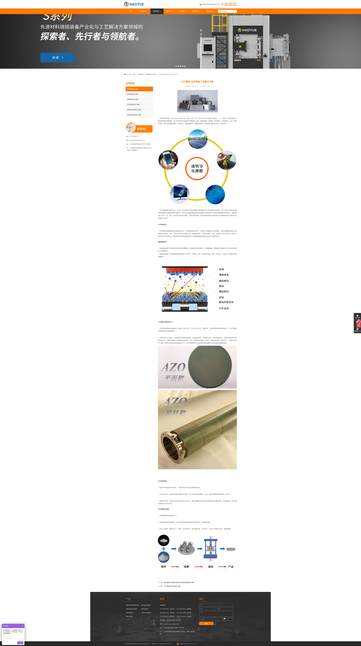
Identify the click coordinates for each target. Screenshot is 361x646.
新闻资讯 (195, 11)
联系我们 (210, 11)
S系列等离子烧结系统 (132, 605)
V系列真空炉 (144, 609)
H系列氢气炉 (129, 612)
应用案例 (140, 74)
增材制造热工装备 (132, 99)
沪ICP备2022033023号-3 (164, 643)
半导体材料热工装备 (133, 104)
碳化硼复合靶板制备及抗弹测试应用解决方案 (179, 582)
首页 (130, 11)
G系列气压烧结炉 (146, 612)
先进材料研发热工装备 (134, 115)
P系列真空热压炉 (146, 605)
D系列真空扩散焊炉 (131, 609)
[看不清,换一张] (228, 619)
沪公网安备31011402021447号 (188, 643)
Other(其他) (129, 616)
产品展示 (143, 11)
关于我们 (182, 11)
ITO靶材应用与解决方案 (172, 586)
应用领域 (156, 11)
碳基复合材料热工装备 (134, 109)
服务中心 (169, 11)
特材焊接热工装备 (132, 94)
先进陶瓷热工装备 (150, 74)
